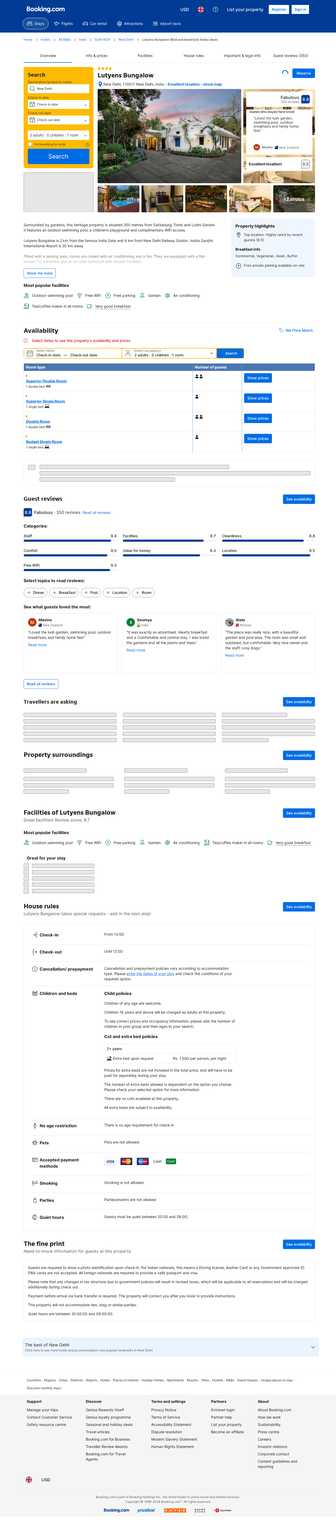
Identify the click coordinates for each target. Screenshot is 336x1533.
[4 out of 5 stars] (105, 68)
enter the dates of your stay (150, 1323)
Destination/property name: (50, 82)
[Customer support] (215, 9)
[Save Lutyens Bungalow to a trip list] (285, 73)
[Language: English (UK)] (201, 9)
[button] (58, 135)
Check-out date (39, 113)
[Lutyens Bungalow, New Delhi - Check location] (100, 84)
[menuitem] (36, 23)
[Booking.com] (46, 9)
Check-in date (38, 97)
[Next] (308, 135)
